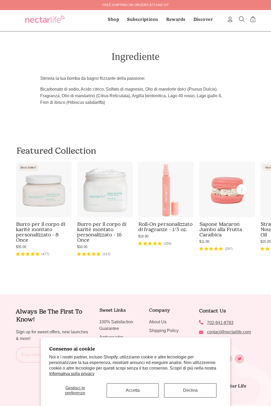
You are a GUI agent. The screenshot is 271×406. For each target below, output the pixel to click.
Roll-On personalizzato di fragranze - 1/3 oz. (165, 226)
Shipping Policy (164, 330)
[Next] (242, 189)
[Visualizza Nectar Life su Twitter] (239, 358)
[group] (135, 5)
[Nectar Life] (45, 19)
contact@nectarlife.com (229, 332)
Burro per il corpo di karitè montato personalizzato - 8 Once (40, 231)
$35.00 (21, 247)
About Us (157, 322)
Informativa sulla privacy (71, 373)
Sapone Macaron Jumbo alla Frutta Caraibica (220, 229)
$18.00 (143, 236)
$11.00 (204, 242)
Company (159, 310)
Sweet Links (112, 310)
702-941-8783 (220, 322)
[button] (142, 19)
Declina (190, 390)
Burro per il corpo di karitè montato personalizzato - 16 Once (101, 231)
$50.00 (82, 247)
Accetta (133, 390)
